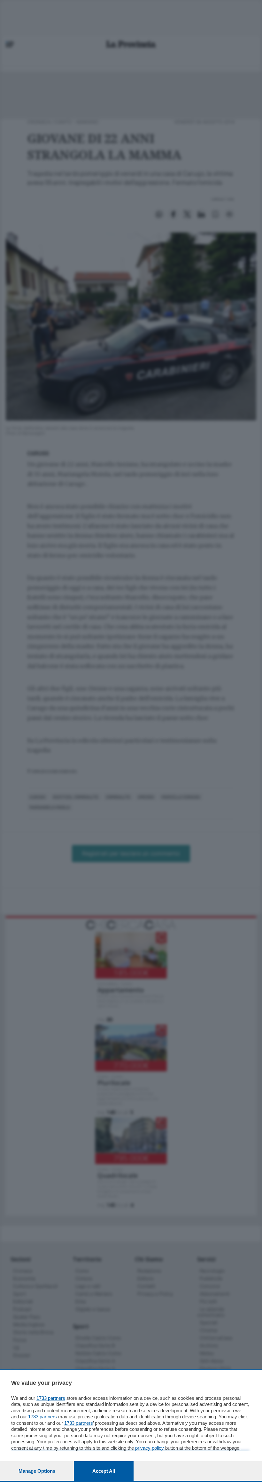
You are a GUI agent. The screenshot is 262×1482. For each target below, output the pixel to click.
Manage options (37, 1471)
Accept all (103, 1471)
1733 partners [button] (50, 1398)
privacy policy (149, 1448)
